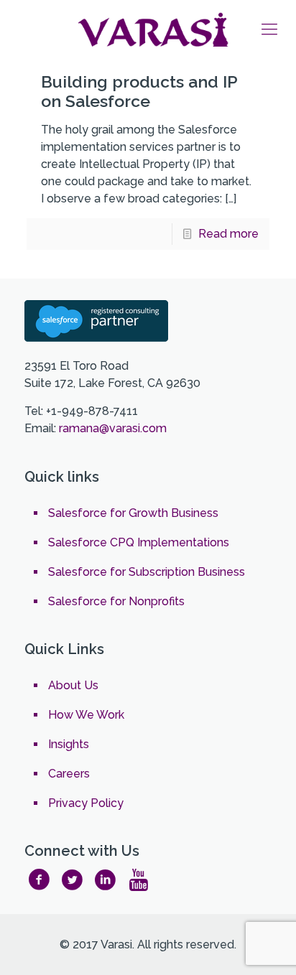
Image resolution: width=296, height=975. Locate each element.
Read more (228, 234)
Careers (69, 773)
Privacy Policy (86, 803)
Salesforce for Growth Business (133, 513)
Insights (68, 744)
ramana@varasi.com (113, 428)
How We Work (86, 715)
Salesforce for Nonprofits (116, 601)
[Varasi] (155, 28)
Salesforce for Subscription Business (146, 572)
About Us (73, 685)
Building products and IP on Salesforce (139, 91)
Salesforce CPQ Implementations (138, 542)
